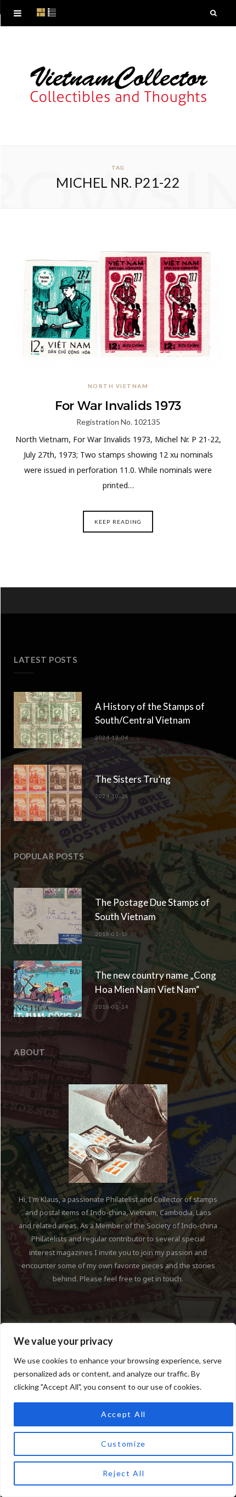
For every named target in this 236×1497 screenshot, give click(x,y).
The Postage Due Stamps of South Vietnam (152, 909)
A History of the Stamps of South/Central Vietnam (150, 713)
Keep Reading (118, 521)
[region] (118, 1410)
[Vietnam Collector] (118, 86)
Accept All (123, 1414)
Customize (123, 1443)
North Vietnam (118, 386)
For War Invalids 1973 (118, 405)
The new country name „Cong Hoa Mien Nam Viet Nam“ (155, 982)
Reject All (124, 1473)
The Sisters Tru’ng (133, 779)
